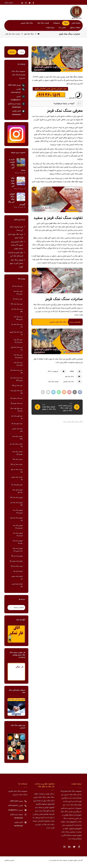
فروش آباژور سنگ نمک (17, 491)
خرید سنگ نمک (77, 182)
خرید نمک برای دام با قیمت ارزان (15, 236)
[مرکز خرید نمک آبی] (21, 181)
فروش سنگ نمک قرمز (16, 519)
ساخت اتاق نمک (17, 424)
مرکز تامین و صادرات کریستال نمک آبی (15, 254)
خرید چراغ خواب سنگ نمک (16, 410)
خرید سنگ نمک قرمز (16, 349)
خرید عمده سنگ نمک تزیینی (16, 379)
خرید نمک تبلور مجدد (16, 392)
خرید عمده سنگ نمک (16, 371)
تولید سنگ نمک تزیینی (17, 293)
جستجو (12, 52)
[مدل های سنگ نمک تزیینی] (16, 746)
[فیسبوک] (33, 3)
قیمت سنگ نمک (16, 566)
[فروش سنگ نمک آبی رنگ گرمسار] (21, 197)
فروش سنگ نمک (16, 497)
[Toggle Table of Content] (77, 103)
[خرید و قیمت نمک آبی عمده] (21, 162)
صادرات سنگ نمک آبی (16, 445)
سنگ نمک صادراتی (68, 381)
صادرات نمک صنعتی (16, 478)
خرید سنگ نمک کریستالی (18, 356)
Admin (72, 371)
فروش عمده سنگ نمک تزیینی (17, 550)
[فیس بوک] (79, 847)
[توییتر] (74, 847)
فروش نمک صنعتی (16, 561)
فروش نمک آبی (16, 556)
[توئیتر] (29, 3)
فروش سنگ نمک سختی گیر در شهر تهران (16, 263)
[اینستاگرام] (26, 3)
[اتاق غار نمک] (16, 634)
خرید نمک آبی (17, 385)
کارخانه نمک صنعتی (17, 578)
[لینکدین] (22, 3)
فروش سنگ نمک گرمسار (17, 534)
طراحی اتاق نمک (16, 485)
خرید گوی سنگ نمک (16, 417)
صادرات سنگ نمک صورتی (17, 453)
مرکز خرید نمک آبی (13, 182)
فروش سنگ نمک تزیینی (17, 511)
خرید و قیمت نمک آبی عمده (16, 228)
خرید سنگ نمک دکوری (16, 333)
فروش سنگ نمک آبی (16, 504)
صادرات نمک (17, 459)
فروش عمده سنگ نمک (17, 542)
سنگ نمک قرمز (69, 376)
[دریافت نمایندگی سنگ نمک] (16, 707)
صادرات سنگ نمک (76, 77)
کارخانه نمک (17, 571)
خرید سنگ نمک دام (16, 326)
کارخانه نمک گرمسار (17, 585)
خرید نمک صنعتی (16, 398)
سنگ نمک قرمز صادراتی (58, 322)
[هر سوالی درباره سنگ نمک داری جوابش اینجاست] (16, 671)
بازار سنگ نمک (17, 286)
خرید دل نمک (17, 299)
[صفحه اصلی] (38, 34)
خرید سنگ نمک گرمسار (18, 364)
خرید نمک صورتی (16, 403)
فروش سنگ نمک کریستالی (17, 527)
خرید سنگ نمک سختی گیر (18, 341)
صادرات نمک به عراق (16, 471)
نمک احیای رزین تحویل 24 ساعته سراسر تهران (17, 245)
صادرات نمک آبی (16, 464)
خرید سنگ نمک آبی (16, 310)
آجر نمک (47, 238)
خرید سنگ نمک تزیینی (18, 318)
